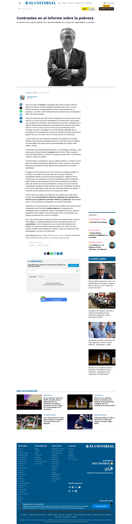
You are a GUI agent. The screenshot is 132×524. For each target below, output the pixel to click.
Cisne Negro (38, 463)
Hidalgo (71, 455)
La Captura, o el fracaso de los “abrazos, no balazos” (98, 247)
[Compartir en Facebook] (21, 104)
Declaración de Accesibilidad (102, 514)
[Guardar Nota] (21, 121)
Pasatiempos (56, 474)
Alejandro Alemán (95, 242)
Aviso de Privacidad (80, 514)
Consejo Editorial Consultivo (37, 514)
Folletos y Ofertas (57, 451)
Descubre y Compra (58, 448)
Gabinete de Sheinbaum (22, 462)
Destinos (37, 457)
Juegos (54, 472)
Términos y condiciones (62, 517)
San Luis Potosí (73, 459)
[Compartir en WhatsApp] (21, 111)
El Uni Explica (22, 459)
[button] (106, 8)
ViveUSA (54, 470)
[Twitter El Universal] (76, 487)
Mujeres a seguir (23, 453)
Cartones (21, 479)
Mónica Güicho (94, 230)
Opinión (93, 215)
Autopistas (38, 459)
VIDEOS (64, 3)
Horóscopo (55, 476)
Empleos (54, 455)
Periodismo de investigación (22, 456)
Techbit (20, 498)
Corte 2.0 (21, 451)
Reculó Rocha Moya (98, 222)
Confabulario (22, 489)
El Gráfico (55, 463)
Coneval (32, 245)
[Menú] (20, 3)
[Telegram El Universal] (69, 487)
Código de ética (52, 514)
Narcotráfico (22, 474)
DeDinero (55, 468)
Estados (20, 472)
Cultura (20, 487)
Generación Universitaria (56, 460)
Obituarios (55, 457)
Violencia (61, 514)
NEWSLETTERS (79, 3)
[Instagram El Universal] (69, 491)
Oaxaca (71, 451)
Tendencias (21, 491)
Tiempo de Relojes (41, 461)
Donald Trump (22, 468)
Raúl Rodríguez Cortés (97, 219)
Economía (21, 481)
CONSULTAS (88, 3)
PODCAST (71, 3)
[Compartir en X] (21, 108)
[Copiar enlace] (21, 118)
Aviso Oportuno (57, 453)
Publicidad (69, 514)
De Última (38, 455)
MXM (59, 3)
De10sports (55, 466)
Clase (36, 448)
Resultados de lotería (56, 480)
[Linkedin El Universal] (76, 491)
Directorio (24, 514)
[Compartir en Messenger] (21, 114)
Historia (89, 514)
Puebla (71, 453)
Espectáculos (22, 485)
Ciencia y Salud (23, 494)
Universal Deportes (24, 483)
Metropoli (21, 470)
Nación (20, 448)
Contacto (74, 517)
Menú (20, 500)
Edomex (71, 448)
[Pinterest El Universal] (73, 491)
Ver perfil (30, 98)
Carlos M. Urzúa (31, 92)
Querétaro (72, 457)
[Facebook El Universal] (73, 487)
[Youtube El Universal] (79, 487)
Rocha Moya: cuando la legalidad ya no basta (98, 235)
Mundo (20, 466)
